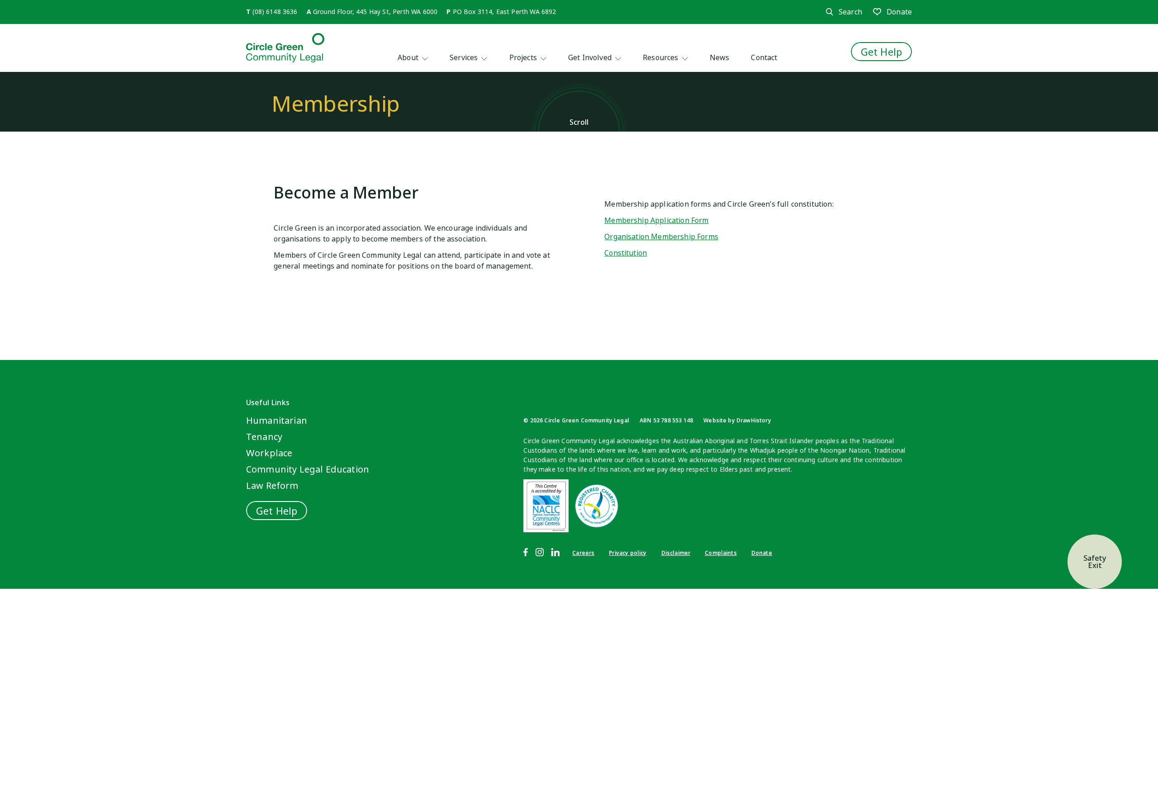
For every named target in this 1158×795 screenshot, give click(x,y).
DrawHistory (753, 420)
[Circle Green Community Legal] (285, 48)
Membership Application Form (656, 220)
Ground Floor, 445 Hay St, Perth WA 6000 (375, 11)
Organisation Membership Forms (661, 236)
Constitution (625, 253)
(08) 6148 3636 (274, 11)
